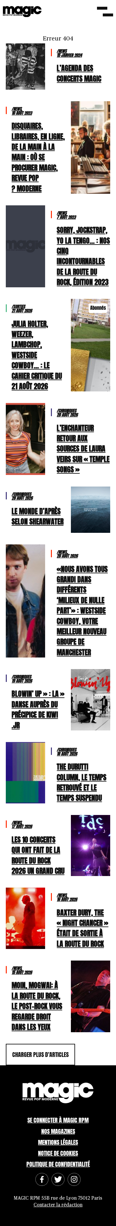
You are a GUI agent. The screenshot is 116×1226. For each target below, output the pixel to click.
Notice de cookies (58, 1153)
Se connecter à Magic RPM (58, 1120)
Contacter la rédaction (58, 1205)
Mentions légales (58, 1142)
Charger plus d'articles (40, 1054)
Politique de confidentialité (58, 1164)
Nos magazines (58, 1131)
